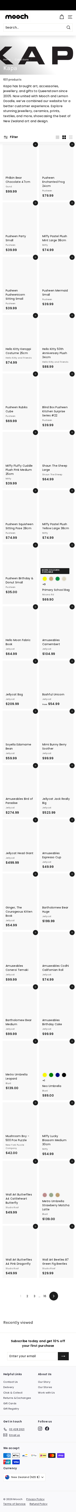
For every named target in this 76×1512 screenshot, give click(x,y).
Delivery (8, 1387)
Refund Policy (39, 1504)
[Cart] (61, 17)
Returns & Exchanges (17, 1398)
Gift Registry (11, 1409)
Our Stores (45, 1387)
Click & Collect (12, 1393)
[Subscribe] (63, 1356)
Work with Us (46, 1393)
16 (44, 1296)
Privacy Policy (35, 1499)
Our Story (44, 1382)
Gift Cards (10, 1403)
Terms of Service (14, 1504)
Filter (13, 137)
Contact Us (10, 1382)
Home (6, 59)
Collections (22, 59)
